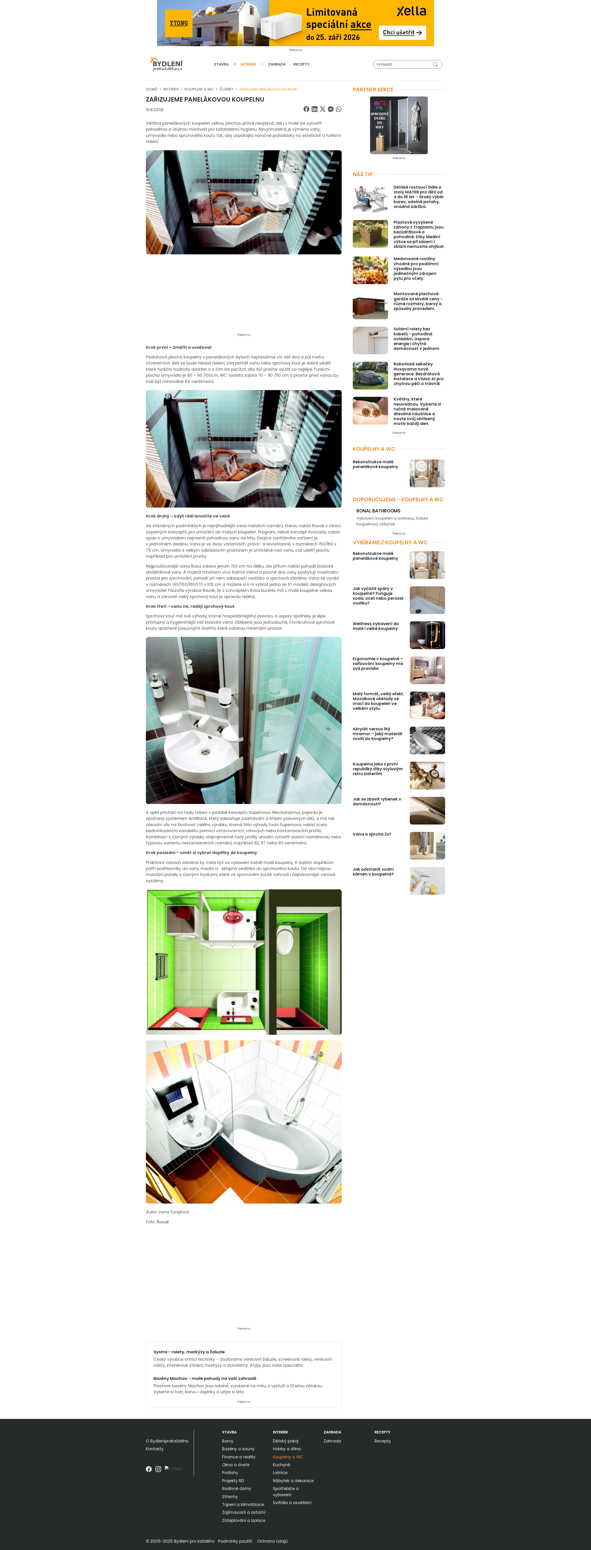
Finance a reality (239, 1457)
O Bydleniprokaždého (167, 1441)
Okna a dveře (236, 1465)
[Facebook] (149, 1471)
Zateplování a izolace (243, 1520)
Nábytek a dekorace (293, 1481)
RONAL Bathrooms (378, 511)
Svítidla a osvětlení (292, 1502)
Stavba (221, 64)
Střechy (230, 1496)
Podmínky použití (235, 1541)
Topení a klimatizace (243, 1504)
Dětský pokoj (285, 1441)
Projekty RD (233, 1481)
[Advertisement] (244, 296)
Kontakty (155, 1449)
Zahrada (277, 64)
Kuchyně (281, 1465)
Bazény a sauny (238, 1449)
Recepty (301, 64)
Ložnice (280, 1472)
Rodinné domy (236, 1488)
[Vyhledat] (436, 64)
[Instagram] (158, 1471)
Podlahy (230, 1472)
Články (226, 89)
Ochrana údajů (272, 1541)
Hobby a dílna (287, 1449)
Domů (151, 89)
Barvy (227, 1441)
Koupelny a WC (199, 89)
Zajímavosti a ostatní (243, 1512)
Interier (248, 64)
